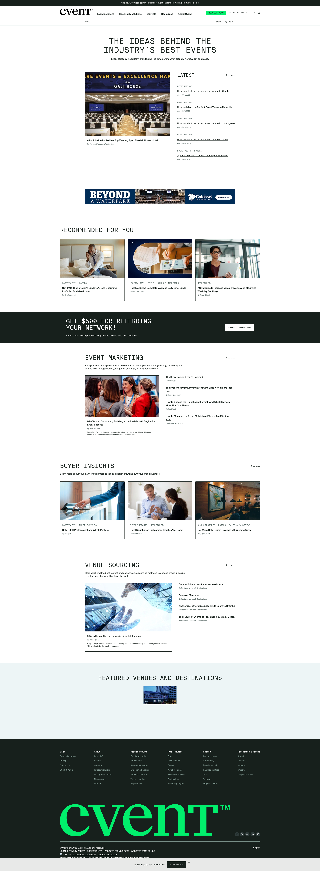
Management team (103, 774)
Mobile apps (136, 760)
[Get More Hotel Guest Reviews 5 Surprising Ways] (228, 501)
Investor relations (102, 770)
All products (136, 783)
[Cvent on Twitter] (242, 834)
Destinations (173, 779)
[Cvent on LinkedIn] (247, 834)
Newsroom (99, 779)
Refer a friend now (239, 327)
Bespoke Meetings (189, 595)
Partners (98, 783)
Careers (98, 765)
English (256, 848)
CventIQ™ (98, 756)
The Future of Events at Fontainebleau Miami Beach (207, 617)
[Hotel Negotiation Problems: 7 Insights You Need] (160, 501)
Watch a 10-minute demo (187, 3)
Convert (241, 760)
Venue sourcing (137, 779)
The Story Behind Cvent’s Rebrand (184, 377)
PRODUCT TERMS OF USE (116, 851)
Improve (242, 770)
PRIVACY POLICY (76, 851)
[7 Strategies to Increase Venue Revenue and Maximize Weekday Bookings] (228, 258)
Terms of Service (135, 858)
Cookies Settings (107, 854)
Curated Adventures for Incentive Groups (201, 584)
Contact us (65, 765)
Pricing (63, 760)
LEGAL (63, 851)
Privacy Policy (116, 858)
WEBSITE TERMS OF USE (143, 851)
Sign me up (176, 864)
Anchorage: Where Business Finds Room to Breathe (207, 606)
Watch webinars (175, 770)
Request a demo (68, 756)
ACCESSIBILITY (94, 851)
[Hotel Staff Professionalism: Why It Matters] (92, 501)
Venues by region (176, 783)
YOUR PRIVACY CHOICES (84, 854)
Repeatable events (139, 765)
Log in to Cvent (210, 783)
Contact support (210, 756)
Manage (241, 765)
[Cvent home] (76, 12)
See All (230, 75)
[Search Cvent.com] (259, 13)
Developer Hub (210, 765)
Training (206, 779)
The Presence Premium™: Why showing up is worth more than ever (199, 389)
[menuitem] (106, 14)
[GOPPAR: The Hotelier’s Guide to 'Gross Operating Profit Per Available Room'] (92, 258)
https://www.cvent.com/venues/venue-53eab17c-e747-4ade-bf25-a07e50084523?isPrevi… (160, 196)
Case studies (174, 760)
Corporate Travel (245, 774)
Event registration (138, 756)
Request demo (216, 13)
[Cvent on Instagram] (258, 834)
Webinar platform (138, 774)
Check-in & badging (139, 770)
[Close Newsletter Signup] (189, 861)
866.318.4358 (66, 770)
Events (171, 765)
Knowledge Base (211, 770)
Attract (241, 756)
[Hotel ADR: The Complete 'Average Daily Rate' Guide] (160, 258)
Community (208, 760)
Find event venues (237, 13)
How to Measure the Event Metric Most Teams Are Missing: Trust (197, 418)
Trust (205, 774)
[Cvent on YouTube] (252, 834)
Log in (252, 13)
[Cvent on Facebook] (237, 834)
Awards (97, 760)
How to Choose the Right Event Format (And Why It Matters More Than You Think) (198, 403)
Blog (87, 21)
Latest (218, 21)
